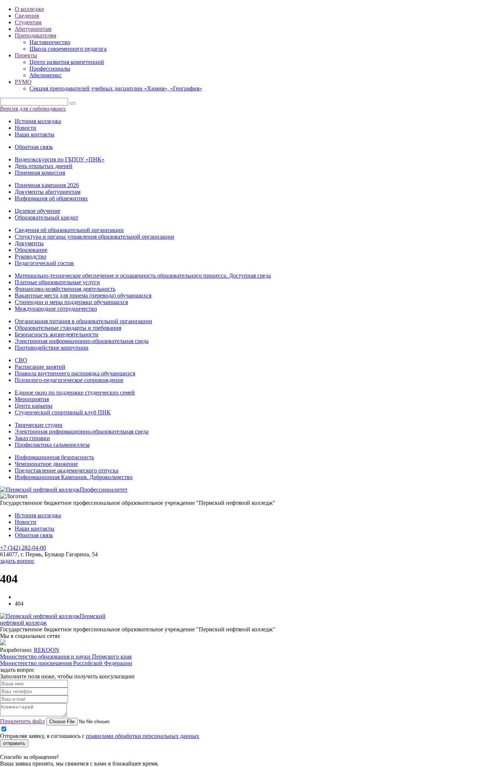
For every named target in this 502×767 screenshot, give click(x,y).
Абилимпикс (45, 75)
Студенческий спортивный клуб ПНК (63, 412)
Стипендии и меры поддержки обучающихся (71, 302)
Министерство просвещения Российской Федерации (66, 663)
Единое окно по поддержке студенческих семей (75, 392)
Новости (25, 128)
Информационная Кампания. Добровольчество (74, 477)
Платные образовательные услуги (57, 282)
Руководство (30, 256)
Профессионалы (49, 68)
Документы (29, 243)
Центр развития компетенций (66, 62)
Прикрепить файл (22, 721)
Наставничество (49, 42)
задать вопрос (17, 561)
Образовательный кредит (46, 217)
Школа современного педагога (68, 49)
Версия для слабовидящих (33, 109)
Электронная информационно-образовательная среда (81, 341)
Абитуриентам (33, 29)
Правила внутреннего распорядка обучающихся (75, 373)
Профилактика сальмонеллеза (52, 445)
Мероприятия (32, 399)
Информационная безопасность (54, 457)
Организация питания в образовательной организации (83, 321)
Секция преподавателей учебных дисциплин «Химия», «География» (115, 88)
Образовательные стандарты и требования (68, 328)
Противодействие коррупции (52, 348)
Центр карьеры (34, 406)
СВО (21, 360)
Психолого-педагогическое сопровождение (69, 380)
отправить (14, 743)
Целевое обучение (37, 211)
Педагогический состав (44, 263)
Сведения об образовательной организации (69, 230)
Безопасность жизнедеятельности (56, 334)
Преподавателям (35, 35)
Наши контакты (34, 134)
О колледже (29, 9)
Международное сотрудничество (56, 309)
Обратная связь (34, 147)
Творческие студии (38, 425)
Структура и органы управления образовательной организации (94, 236)
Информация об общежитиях (51, 198)
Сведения (27, 16)
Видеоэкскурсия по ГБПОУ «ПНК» (59, 159)
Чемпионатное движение (46, 464)
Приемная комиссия (40, 173)
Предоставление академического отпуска (66, 470)
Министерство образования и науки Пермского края (66, 656)
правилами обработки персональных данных (142, 736)
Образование (31, 250)
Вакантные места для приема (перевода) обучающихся (83, 295)
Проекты (26, 55)
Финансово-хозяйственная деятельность (65, 289)
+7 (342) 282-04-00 (23, 548)
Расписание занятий (40, 367)
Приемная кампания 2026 (47, 185)
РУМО (23, 82)
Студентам (28, 22)
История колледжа (38, 121)
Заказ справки (32, 438)
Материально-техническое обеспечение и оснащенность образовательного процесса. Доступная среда (143, 275)
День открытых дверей (43, 166)
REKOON (46, 650)
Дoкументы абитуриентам (47, 192)
